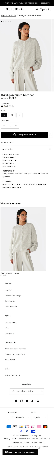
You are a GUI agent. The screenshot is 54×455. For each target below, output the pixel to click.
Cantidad (5, 120)
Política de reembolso (21, 439)
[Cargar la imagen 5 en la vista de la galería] (10, 21)
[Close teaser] (39, 448)
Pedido (8, 290)
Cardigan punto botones (29, 15)
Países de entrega (13, 295)
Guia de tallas (11, 306)
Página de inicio (8, 15)
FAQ (7, 327)
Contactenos (11, 322)
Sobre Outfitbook (12, 375)
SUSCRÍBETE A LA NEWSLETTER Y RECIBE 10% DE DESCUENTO (27, 3)
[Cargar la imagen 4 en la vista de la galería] (8, 21)
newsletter (9, 333)
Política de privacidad (15, 354)
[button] (37, 9)
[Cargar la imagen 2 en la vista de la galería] (3, 21)
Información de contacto (18, 447)
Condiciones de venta (39, 447)
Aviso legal (10, 360)
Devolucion (10, 301)
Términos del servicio (20, 443)
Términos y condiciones (15, 349)
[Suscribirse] (41, 391)
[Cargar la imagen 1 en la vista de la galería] (1, 21)
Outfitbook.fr (24, 436)
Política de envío (37, 443)
